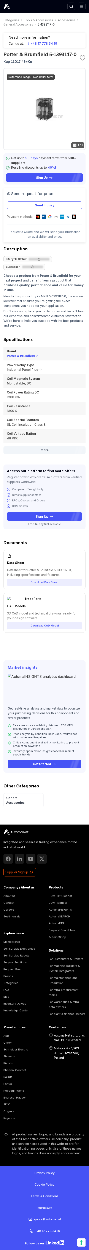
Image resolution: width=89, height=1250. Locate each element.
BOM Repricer (58, 902)
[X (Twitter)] (42, 859)
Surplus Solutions (15, 962)
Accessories (66, 20)
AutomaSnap (57, 937)
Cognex (8, 1111)
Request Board (13, 969)
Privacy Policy (45, 1173)
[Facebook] (8, 859)
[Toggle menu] (82, 6)
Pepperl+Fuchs (13, 1090)
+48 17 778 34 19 (44, 43)
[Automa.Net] (17, 6)
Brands (8, 976)
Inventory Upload (14, 1003)
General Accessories (18, 24)
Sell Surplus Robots (16, 955)
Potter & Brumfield (21, 356)
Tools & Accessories (38, 20)
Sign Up (42, 177)
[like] (82, 58)
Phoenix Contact (14, 1070)
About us (9, 895)
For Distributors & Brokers (66, 959)
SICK (6, 1104)
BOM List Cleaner (60, 895)
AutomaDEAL (57, 923)
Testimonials (11, 916)
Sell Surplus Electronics (19, 948)
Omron (8, 1042)
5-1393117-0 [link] (46, 24)
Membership (11, 941)
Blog (6, 996)
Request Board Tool (62, 930)
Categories (11, 20)
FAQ (6, 989)
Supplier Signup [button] (16, 872)
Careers (8, 909)
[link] (11, 20)
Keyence (9, 1118)
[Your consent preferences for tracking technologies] (81, 1242)
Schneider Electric (15, 1049)
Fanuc (7, 1083)
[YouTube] (30, 859)
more (44, 450)
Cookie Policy (44, 1184)
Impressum (44, 1207)
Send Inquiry (44, 205)
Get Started (42, 764)
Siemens (9, 1056)
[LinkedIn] (19, 859)
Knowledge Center (16, 1010)
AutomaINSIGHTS (60, 909)
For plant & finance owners (67, 1013)
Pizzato (8, 1063)
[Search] (71, 6)
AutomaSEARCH (59, 916)
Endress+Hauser (14, 1097)
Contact (8, 902)
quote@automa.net (47, 1219)
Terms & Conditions (44, 1196)
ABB (6, 1035)
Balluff (7, 1077)
